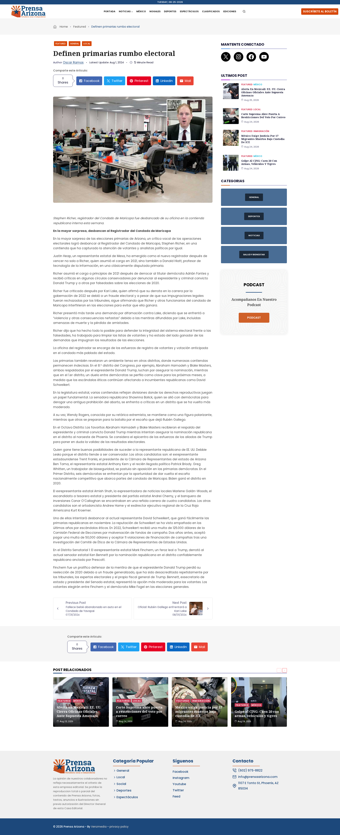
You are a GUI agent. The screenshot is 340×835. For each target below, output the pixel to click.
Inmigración (261, 131)
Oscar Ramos (73, 62)
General (74, 43)
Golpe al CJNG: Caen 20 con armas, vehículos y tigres (259, 162)
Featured (79, 27)
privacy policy (119, 826)
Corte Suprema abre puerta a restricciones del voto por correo (263, 115)
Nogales (155, 11)
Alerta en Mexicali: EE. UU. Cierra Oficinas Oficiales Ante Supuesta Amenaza (263, 92)
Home (64, 27)
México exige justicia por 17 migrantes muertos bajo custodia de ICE (263, 139)
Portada (109, 11)
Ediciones (229, 11)
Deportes (170, 11)
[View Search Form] (244, 11)
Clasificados (211, 11)
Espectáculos (189, 11)
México (141, 11)
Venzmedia (99, 826)
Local (86, 43)
